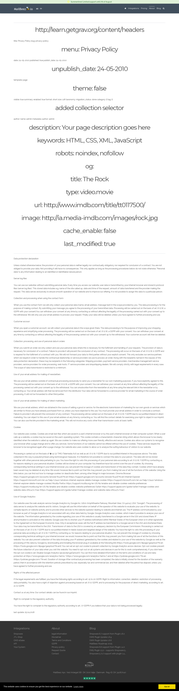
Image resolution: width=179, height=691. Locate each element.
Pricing (144, 8)
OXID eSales (19, 640)
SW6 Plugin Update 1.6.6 (101, 640)
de (41, 8)
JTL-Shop (18, 637)
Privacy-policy (58, 647)
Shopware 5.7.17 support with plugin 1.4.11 (108, 653)
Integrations (133, 8)
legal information (59, 634)
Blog (159, 8)
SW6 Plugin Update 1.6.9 (101, 637)
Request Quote (58, 650)
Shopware (18, 634)
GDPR (54, 643)
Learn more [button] (78, 687)
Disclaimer (56, 637)
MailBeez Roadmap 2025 (101, 643)
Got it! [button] (167, 687)
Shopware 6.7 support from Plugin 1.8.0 (107, 634)
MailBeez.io (23, 8)
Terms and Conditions (61, 640)
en (37, 8)
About (152, 8)
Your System (19, 647)
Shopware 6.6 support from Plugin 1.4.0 (107, 647)
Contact (55, 653)
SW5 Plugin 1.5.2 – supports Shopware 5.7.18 (109, 650)
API (15, 643)
